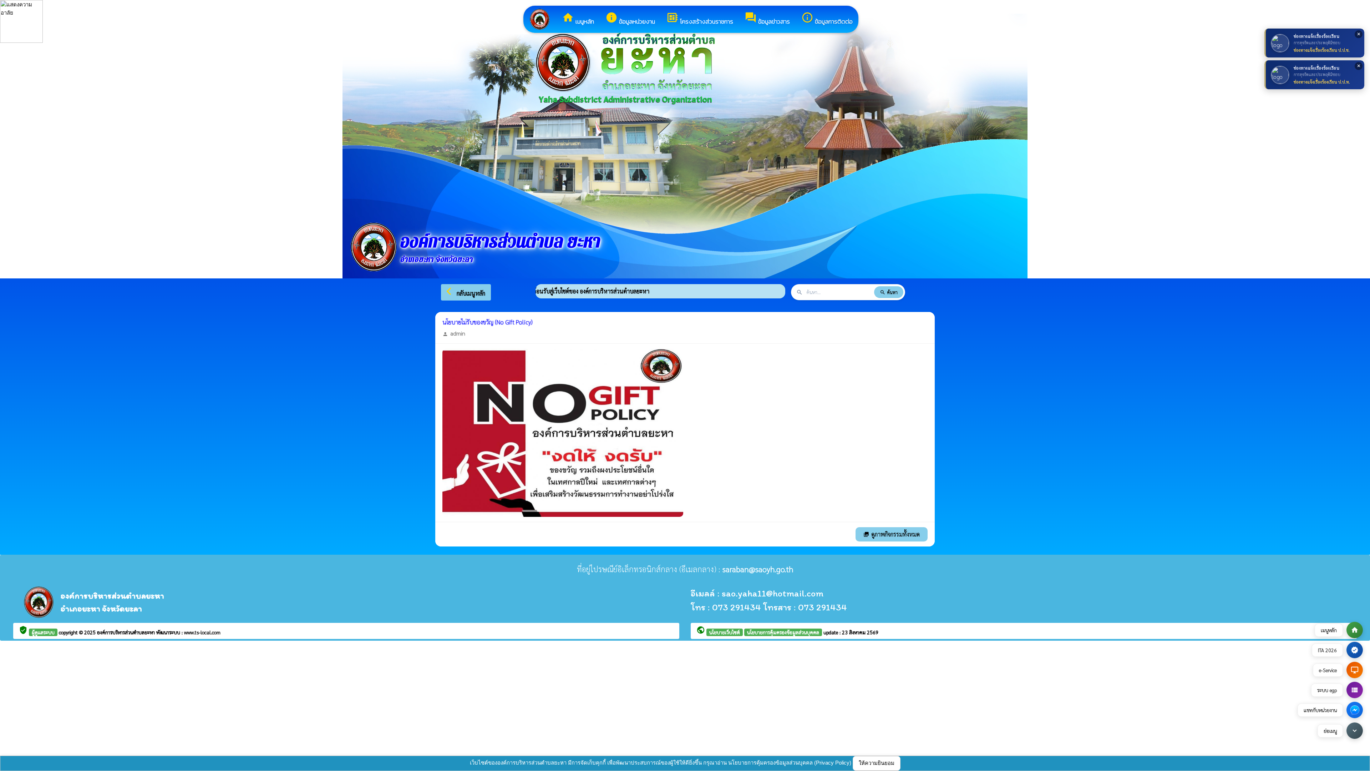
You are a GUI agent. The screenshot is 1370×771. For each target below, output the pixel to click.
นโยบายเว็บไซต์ (724, 632)
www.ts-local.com (202, 632)
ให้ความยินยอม (876, 763)
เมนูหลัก (578, 18)
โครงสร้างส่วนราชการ (699, 18)
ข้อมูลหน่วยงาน (630, 18)
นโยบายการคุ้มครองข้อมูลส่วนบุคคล (783, 632)
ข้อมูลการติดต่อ (827, 18)
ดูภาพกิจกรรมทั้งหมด (891, 534)
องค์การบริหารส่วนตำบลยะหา (126, 632)
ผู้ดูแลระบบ (43, 632)
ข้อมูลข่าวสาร (767, 18)
